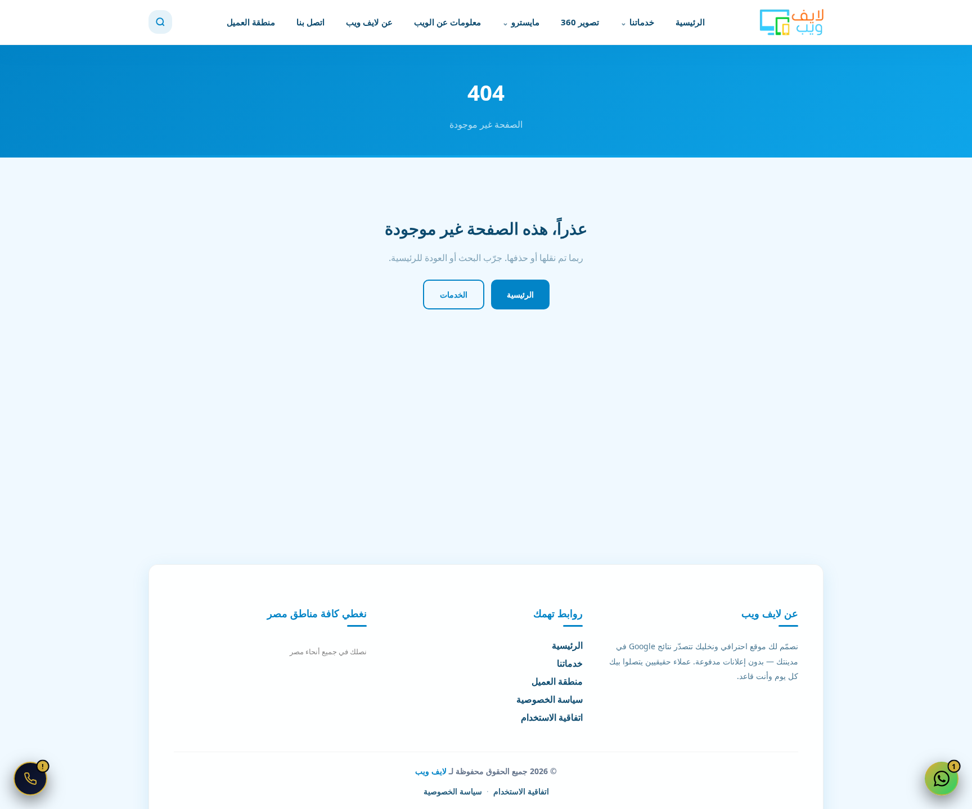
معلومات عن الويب (447, 22)
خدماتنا (641, 22)
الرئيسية (690, 22)
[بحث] (160, 22)
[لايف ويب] (791, 22)
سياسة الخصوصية (549, 699)
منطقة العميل (251, 22)
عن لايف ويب (369, 22)
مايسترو (525, 22)
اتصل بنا (310, 22)
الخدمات (453, 294)
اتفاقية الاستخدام (552, 717)
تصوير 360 (580, 22)
